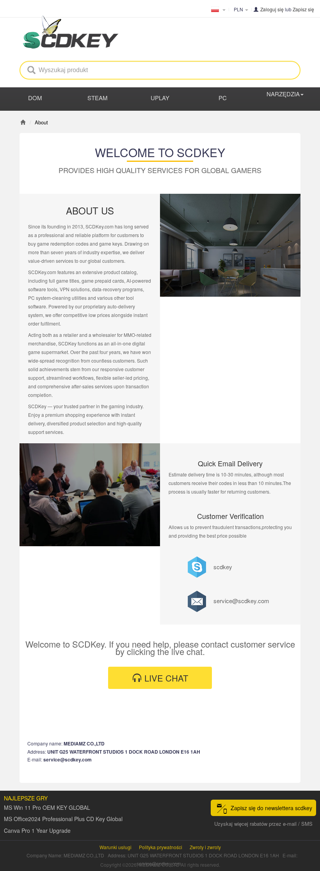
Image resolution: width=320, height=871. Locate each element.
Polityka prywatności (160, 847)
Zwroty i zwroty (205, 847)
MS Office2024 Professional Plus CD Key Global (63, 819)
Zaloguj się (272, 9)
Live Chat (165, 678)
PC (223, 98)
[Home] (22, 122)
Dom (35, 98)
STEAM (97, 98)
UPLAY (160, 98)
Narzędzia (283, 94)
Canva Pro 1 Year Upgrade (37, 830)
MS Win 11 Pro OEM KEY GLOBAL (47, 807)
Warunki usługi (116, 847)
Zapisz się (303, 9)
